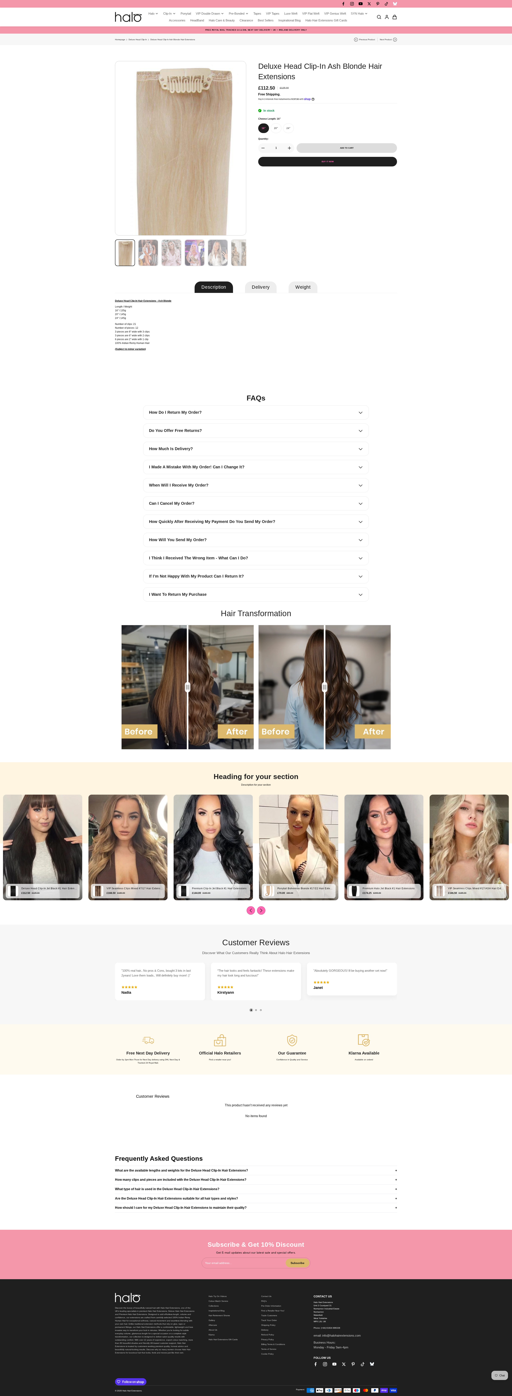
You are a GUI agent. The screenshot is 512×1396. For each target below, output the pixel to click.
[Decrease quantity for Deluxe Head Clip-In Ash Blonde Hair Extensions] (261, 148)
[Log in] (385, 17)
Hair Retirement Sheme (219, 1315)
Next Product (386, 39)
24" (288, 128)
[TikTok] (386, 4)
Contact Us (266, 1296)
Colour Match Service (218, 1301)
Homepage (120, 39)
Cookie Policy (267, 1354)
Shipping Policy (268, 1325)
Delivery (264, 1330)
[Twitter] (369, 4)
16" (264, 128)
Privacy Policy (267, 1339)
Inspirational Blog (217, 1311)
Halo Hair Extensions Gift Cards (223, 1339)
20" (276, 128)
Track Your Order (269, 1320)
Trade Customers (269, 1315)
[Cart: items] (393, 17)
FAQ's (264, 1301)
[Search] (377, 17)
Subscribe (297, 1263)
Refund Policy (267, 1335)
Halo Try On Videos (218, 1296)
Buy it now (328, 161)
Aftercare (213, 1325)
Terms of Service (268, 1349)
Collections (214, 1306)
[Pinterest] (378, 4)
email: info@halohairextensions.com (337, 1335)
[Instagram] (352, 4)
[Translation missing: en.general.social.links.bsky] (395, 4)
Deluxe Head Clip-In (138, 39)
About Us (213, 1330)
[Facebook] (343, 4)
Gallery (212, 1320)
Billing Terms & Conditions (273, 1344)
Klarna (212, 1335)
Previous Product (367, 39)
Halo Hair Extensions (132, 1391)
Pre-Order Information (271, 1306)
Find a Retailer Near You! (272, 1311)
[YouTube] (361, 4)
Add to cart (347, 148)
